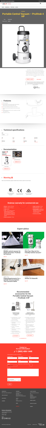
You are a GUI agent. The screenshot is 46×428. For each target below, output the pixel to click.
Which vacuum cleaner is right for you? (7, 392)
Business (17, 391)
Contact (17, 406)
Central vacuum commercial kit (16, 313)
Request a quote (30, 79)
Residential (4, 391)
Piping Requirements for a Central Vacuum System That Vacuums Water (12, 280)
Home (3, 7)
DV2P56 (9, 21)
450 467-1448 (4, 414)
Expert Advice (32, 400)
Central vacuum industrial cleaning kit (30, 313)
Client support (33, 391)
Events (31, 406)
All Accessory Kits (22, 338)
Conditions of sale (34, 424)
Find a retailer (4, 395)
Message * (9, 368)
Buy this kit (15, 335)
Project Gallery (33, 403)
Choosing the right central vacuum (34, 392)
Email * (30, 356)
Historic (17, 399)
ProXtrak (12, 7)
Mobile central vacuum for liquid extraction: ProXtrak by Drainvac (12, 252)
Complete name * (10, 356)
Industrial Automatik (18, 392)
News (17, 403)
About (17, 398)
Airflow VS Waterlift (31, 278)
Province (30, 360)
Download (6, 168)
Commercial (7, 7)
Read (4, 256)
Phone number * (20, 356)
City (7, 360)
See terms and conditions (37, 213)
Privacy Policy (29, 424)
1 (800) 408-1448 (24, 351)
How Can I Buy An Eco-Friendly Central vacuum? (33, 251)
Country (19, 360)
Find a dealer (39, 79)
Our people (4, 398)
